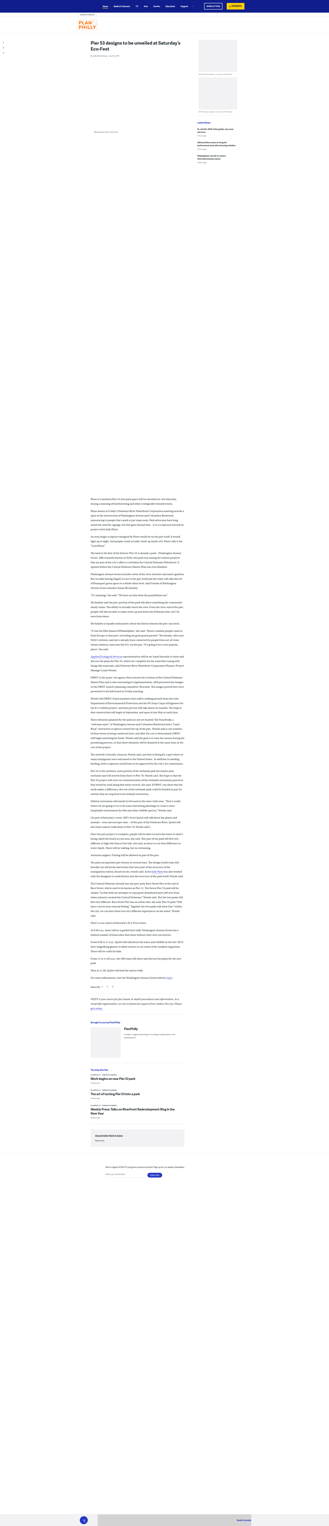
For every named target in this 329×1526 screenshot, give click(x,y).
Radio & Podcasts (122, 6)
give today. (97, 1008)
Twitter (107, 986)
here (169, 977)
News (105, 6)
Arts (146, 6)
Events (156, 6)
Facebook (102, 986)
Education (170, 6)
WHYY (87, 6)
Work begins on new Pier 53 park (113, 1079)
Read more (99, 1140)
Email (112, 986)
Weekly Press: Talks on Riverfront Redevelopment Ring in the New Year (133, 1111)
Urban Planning (87, 15)
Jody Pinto (157, 871)
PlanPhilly (131, 1029)
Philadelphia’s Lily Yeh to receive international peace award (211, 157)
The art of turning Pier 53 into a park (115, 1094)
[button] (84, 1520)
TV (137, 6)
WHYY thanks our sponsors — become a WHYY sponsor (215, 74)
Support (184, 6)
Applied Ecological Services (106, 656)
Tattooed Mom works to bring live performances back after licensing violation (216, 144)
